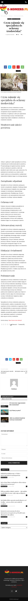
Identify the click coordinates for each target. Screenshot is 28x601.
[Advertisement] (14, 51)
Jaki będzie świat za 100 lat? (21, 372)
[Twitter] (16, 591)
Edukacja (9, 18)
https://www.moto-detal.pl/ (15, 320)
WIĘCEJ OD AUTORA (7, 399)
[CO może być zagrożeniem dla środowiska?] (5, 404)
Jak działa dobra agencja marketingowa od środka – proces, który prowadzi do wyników (13, 502)
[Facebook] (11, 591)
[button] (26, 2)
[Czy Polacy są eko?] (5, 412)
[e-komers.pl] (14, 9)
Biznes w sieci (4, 477)
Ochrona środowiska (16, 18)
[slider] (5, 324)
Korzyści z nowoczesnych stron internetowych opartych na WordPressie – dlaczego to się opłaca (13, 513)
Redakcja (14, 389)
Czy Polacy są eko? (15, 410)
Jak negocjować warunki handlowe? (7, 372)
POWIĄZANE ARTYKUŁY (7, 396)
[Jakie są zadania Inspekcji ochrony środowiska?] (5, 420)
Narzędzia (3, 495)
